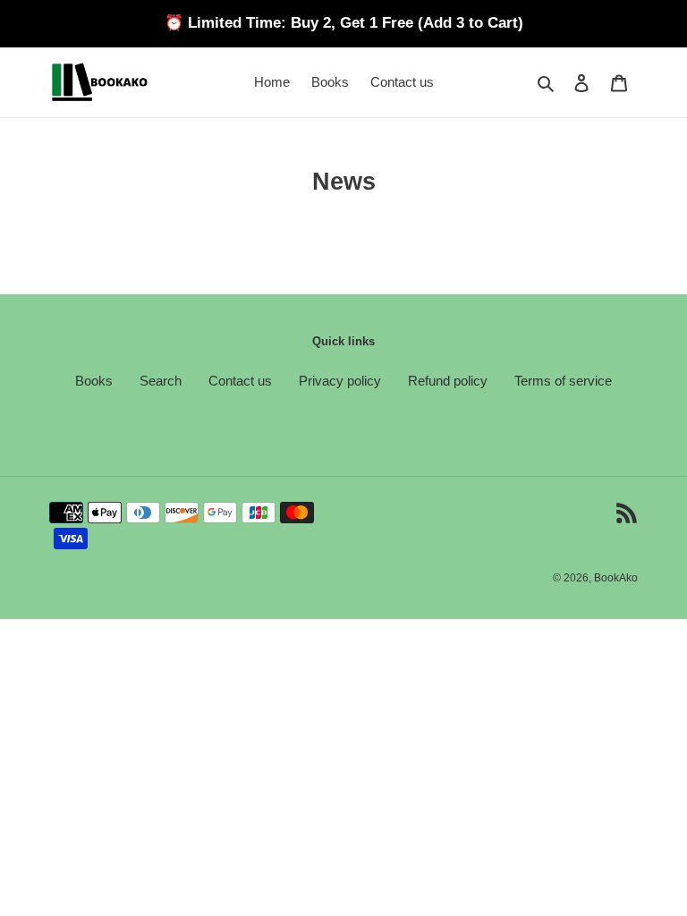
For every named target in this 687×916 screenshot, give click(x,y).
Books (94, 380)
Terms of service (563, 380)
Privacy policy (340, 380)
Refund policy (448, 380)
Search (161, 380)
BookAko (616, 578)
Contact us (240, 380)
